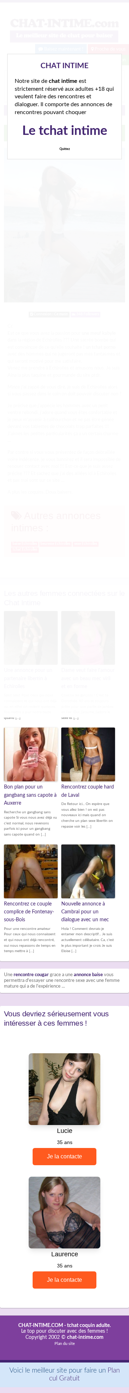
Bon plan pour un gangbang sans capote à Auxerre (30, 795)
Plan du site (64, 1344)
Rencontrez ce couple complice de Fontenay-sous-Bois (29, 912)
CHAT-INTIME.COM (40, 1325)
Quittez (64, 149)
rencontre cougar (31, 975)
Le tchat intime (64, 130)
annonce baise (88, 975)
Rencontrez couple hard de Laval (87, 791)
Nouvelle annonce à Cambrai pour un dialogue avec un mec (85, 912)
